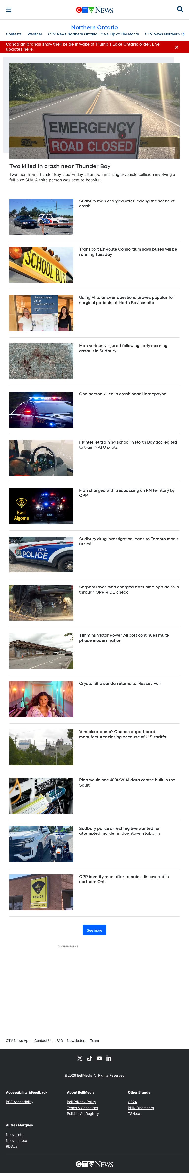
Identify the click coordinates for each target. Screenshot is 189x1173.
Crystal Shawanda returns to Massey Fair (120, 683)
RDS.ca (12, 1146)
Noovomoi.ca (16, 1140)
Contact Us (43, 1040)
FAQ (59, 1040)
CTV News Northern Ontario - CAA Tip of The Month (93, 34)
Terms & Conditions (82, 1108)
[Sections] (9, 10)
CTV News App (18, 1040)
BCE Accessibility (19, 1102)
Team (94, 1040)
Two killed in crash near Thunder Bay (59, 166)
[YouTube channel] (99, 1058)
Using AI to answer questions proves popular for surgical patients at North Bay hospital (126, 300)
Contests (14, 34)
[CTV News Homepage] (94, 10)
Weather (35, 34)
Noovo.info (14, 1134)
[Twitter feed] (80, 1058)
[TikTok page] (90, 1058)
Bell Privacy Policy (81, 1102)
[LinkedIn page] (109, 1058)
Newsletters (76, 1040)
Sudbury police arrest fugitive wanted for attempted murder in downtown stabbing (119, 831)
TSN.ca (134, 1113)
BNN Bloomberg (141, 1108)
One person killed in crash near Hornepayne (122, 394)
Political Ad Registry (83, 1113)
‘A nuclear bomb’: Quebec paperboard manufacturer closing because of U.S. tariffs (122, 734)
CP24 (132, 1102)
